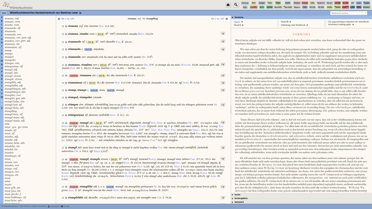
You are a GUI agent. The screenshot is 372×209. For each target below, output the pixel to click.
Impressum (54, 206)
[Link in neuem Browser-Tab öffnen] (102, 34)
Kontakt (66, 206)
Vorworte (239, 17)
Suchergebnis (241, 198)
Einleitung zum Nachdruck (293, 25)
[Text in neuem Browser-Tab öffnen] (242, 21)
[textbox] (348, 13)
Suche (237, 194)
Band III (284, 21)
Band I (237, 21)
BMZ (99, 34)
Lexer (87, 49)
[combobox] (348, 13)
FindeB (72, 76)
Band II (237, 25)
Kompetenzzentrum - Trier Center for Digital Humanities (24, 206)
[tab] (301, 17)
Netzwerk (239, 202)
